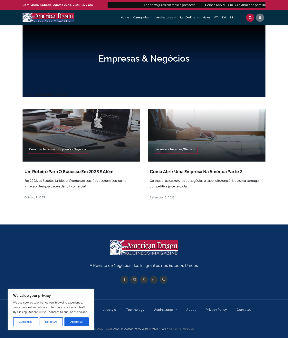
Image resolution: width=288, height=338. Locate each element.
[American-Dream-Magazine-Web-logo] (48, 14)
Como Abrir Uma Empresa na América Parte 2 (196, 171)
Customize (25, 321)
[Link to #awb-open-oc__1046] (250, 18)
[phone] (164, 280)
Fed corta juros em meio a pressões (156, 5)
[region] (51, 309)
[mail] (154, 280)
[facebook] (124, 280)
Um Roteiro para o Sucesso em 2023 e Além (68, 171)
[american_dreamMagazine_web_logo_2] (144, 242)
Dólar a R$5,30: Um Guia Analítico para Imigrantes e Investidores (238, 5)
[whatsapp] (144, 280)
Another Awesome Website (130, 328)
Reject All (51, 321)
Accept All (76, 321)
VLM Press (159, 328)
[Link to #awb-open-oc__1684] (260, 18)
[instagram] (134, 280)
